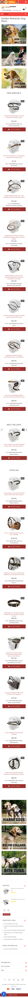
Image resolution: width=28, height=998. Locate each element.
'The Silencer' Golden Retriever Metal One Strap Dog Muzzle (14, 445)
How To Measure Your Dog (10, 923)
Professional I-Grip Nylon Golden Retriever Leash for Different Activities (14, 277)
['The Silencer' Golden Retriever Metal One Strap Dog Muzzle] (14, 434)
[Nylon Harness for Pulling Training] (14, 723)
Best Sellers (14, 425)
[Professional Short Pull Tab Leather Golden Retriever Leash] (14, 186)
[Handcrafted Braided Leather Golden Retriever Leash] (14, 106)
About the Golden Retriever (11, 949)
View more (7, 914)
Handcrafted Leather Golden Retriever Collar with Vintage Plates (14, 614)
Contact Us (17, 10)
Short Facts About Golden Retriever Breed (14, 930)
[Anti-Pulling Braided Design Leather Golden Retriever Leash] (14, 385)
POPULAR (14, 470)
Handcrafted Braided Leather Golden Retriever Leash (14, 116)
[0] (24, 10)
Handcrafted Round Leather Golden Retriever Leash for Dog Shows (14, 237)
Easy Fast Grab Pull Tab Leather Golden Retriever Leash (14, 156)
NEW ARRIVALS (14, 93)
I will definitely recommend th (18, 899)
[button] (25, 14)
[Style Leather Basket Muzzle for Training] (14, 523)
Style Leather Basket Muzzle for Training (14, 533)
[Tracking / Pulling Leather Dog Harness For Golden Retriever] (14, 563)
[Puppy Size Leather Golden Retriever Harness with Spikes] (14, 762)
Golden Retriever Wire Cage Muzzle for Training (14, 693)
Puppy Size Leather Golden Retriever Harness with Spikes (14, 773)
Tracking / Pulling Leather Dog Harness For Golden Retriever (14, 573)
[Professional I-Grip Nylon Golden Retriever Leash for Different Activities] (14, 266)
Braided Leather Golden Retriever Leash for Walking (13, 356)
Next (8, 910)
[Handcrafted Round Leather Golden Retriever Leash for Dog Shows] (14, 226)
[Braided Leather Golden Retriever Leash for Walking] (14, 345)
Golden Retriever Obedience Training (13, 939)
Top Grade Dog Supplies (10, 936)
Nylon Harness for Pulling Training (14, 733)
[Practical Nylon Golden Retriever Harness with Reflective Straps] (14, 643)
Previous (4, 910)
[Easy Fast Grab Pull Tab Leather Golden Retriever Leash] (14, 146)
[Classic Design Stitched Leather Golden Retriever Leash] (14, 306)
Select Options (15, 129)
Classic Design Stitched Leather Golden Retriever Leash (14, 316)
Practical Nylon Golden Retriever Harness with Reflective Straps (14, 654)
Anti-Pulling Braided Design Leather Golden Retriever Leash (14, 396)
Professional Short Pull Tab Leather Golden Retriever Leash (14, 196)
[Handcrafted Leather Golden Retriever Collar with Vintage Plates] (14, 603)
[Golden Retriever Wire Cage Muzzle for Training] (14, 683)
